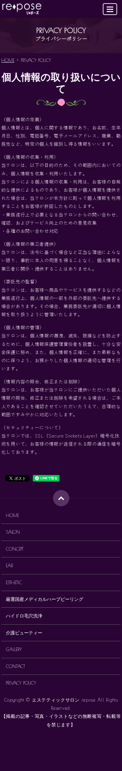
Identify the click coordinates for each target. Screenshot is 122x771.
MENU (110, 9)
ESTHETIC (14, 582)
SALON (13, 532)
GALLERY (14, 649)
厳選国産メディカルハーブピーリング (44, 599)
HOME (7, 60)
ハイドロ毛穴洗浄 (24, 615)
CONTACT (15, 666)
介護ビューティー (24, 632)
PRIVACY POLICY (21, 683)
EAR (9, 565)
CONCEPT (14, 549)
